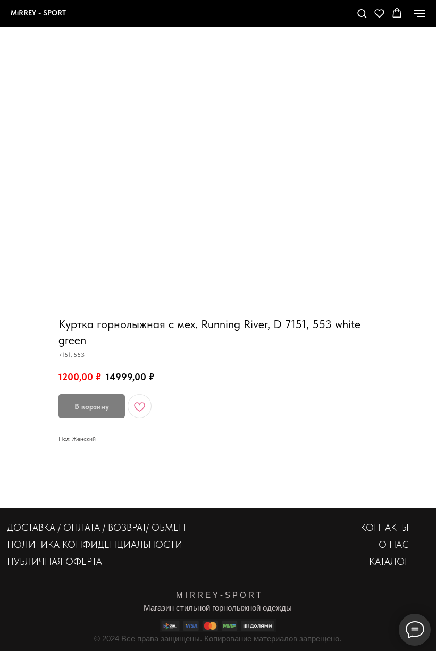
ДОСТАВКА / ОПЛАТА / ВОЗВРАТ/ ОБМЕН (96, 527)
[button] (362, 13)
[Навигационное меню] (419, 13)
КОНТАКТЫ (384, 527)
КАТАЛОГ (389, 561)
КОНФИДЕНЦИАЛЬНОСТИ (122, 544)
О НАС (394, 544)
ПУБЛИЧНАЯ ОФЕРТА (54, 561)
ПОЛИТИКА (33, 544)
